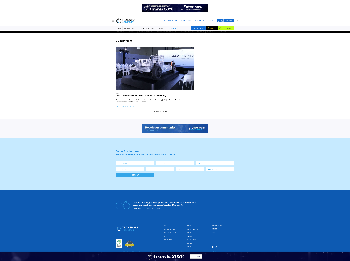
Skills (205, 21)
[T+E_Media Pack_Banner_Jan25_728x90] (175, 132)
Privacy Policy (217, 226)
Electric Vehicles (145, 32)
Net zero (223, 32)
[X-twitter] (216, 247)
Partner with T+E (174, 21)
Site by (213, 252)
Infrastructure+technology (166, 32)
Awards (189, 21)
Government (211, 32)
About (164, 21)
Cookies (214, 229)
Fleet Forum (197, 21)
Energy (131, 32)
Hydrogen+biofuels (187, 32)
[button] (347, 257)
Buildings (200, 32)
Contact (211, 21)
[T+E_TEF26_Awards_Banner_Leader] (175, 11)
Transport (120, 32)
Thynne (217, 252)
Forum (183, 21)
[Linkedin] (213, 247)
